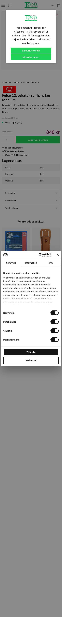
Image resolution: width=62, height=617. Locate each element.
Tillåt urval (31, 360)
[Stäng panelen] (58, 255)
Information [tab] (31, 263)
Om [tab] (51, 263)
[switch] (54, 321)
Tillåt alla (31, 352)
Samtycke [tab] (11, 263)
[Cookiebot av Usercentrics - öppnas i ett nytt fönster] (39, 255)
